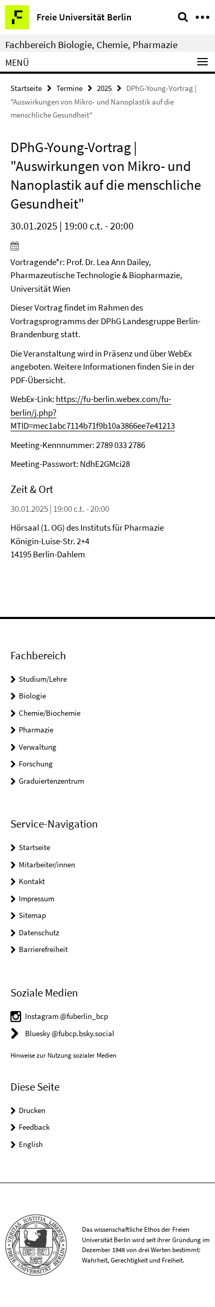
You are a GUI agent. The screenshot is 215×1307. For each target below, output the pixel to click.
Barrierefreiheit (43, 949)
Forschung (36, 764)
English (31, 1144)
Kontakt (32, 881)
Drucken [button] (32, 1110)
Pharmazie (36, 730)
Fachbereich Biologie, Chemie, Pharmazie (91, 44)
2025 (104, 88)
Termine (69, 88)
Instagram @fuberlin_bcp (66, 1016)
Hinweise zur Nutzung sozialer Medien (63, 1055)
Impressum (36, 898)
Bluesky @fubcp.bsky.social (69, 1033)
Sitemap (32, 915)
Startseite (26, 88)
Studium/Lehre (43, 679)
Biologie (32, 696)
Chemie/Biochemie (49, 713)
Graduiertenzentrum (51, 781)
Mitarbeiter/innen (47, 864)
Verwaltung (37, 747)
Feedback (34, 1127)
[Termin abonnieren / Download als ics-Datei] (107, 245)
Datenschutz (39, 932)
